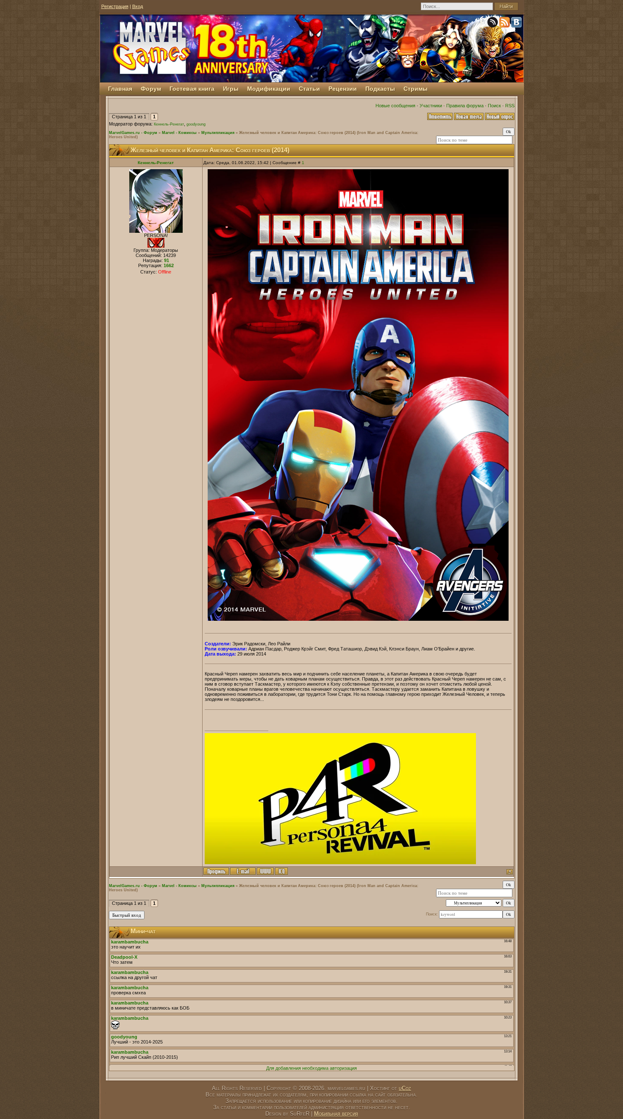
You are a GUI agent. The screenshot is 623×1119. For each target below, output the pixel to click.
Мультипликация (217, 133)
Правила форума (465, 105)
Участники (431, 105)
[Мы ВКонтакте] (517, 23)
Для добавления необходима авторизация (311, 1068)
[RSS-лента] (505, 23)
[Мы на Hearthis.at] (493, 23)
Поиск (494, 105)
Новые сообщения (395, 105)
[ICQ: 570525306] (281, 871)
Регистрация (114, 6)
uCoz (405, 1088)
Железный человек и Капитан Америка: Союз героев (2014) (297, 133)
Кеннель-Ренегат (169, 124)
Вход (137, 6)
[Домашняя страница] (265, 871)
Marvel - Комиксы (179, 133)
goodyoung (196, 124)
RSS (510, 105)
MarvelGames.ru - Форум (133, 133)
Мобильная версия (336, 1114)
